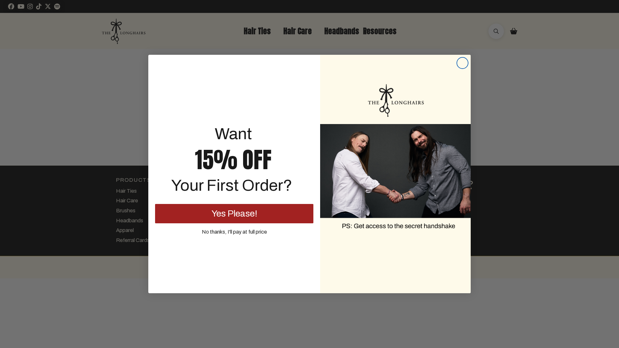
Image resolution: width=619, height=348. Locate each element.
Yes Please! (234, 213)
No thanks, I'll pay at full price (234, 232)
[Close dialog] (462, 63)
